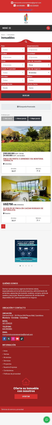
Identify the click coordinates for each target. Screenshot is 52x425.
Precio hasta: (32, 84)
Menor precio (21, 119)
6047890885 (20, 5)
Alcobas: (4, 76)
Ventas (6, 354)
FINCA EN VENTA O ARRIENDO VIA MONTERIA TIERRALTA (23, 160)
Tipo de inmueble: (34, 61)
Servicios (7, 361)
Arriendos (7, 357)
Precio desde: (7, 84)
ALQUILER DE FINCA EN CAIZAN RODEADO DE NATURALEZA (23, 209)
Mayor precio (35, 119)
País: (3, 46)
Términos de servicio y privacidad (12, 409)
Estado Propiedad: (8, 69)
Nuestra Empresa (10, 367)
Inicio (3, 35)
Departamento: (33, 46)
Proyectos (7, 364)
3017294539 (34, 5)
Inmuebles (10, 35)
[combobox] (13, 49)
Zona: (3, 61)
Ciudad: (4, 53)
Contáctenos (8, 370)
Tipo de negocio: (34, 69)
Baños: (30, 76)
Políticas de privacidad (12, 374)
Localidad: (31, 53)
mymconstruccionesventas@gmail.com (17, 334)
